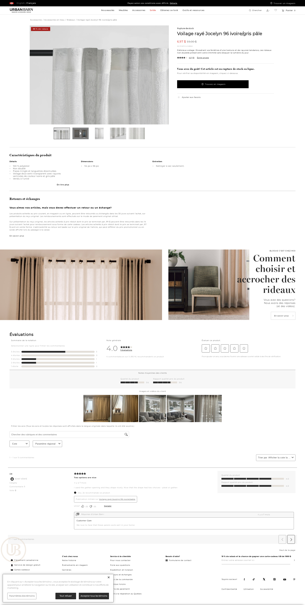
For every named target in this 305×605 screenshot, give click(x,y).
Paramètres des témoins (22, 596)
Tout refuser (66, 596)
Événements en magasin (75, 565)
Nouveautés (107, 10)
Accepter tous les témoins (94, 596)
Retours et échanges (121, 575)
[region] (58, 588)
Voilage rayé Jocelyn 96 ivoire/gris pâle (219, 33)
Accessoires (138, 10)
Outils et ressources (193, 10)
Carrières (66, 570)
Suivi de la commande (121, 579)
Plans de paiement (120, 589)
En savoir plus (17, 236)
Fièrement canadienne (26, 560)
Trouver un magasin (284, 3)
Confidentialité (229, 589)
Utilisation (249, 589)
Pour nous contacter (120, 560)
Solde (153, 10)
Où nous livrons (118, 584)
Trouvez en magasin (215, 84)
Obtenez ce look (169, 10)
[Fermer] (108, 577)
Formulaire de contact (180, 560)
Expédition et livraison (121, 570)
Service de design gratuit (27, 565)
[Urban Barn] (13, 550)
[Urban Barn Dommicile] (21, 10)
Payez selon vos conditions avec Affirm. (152, 3)
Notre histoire (69, 560)
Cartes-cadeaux (22, 570)
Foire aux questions (120, 565)
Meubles (123, 10)
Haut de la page (287, 550)
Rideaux (71, 20)
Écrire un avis (203, 58)
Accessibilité (266, 589)
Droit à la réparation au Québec (126, 594)
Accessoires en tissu (54, 20)
